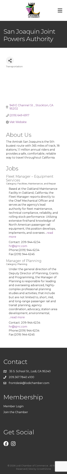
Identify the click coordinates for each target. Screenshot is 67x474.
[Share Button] (10, 60)
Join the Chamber (16, 412)
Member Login (13, 406)
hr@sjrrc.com (18, 246)
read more (17, 317)
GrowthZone (44, 468)
